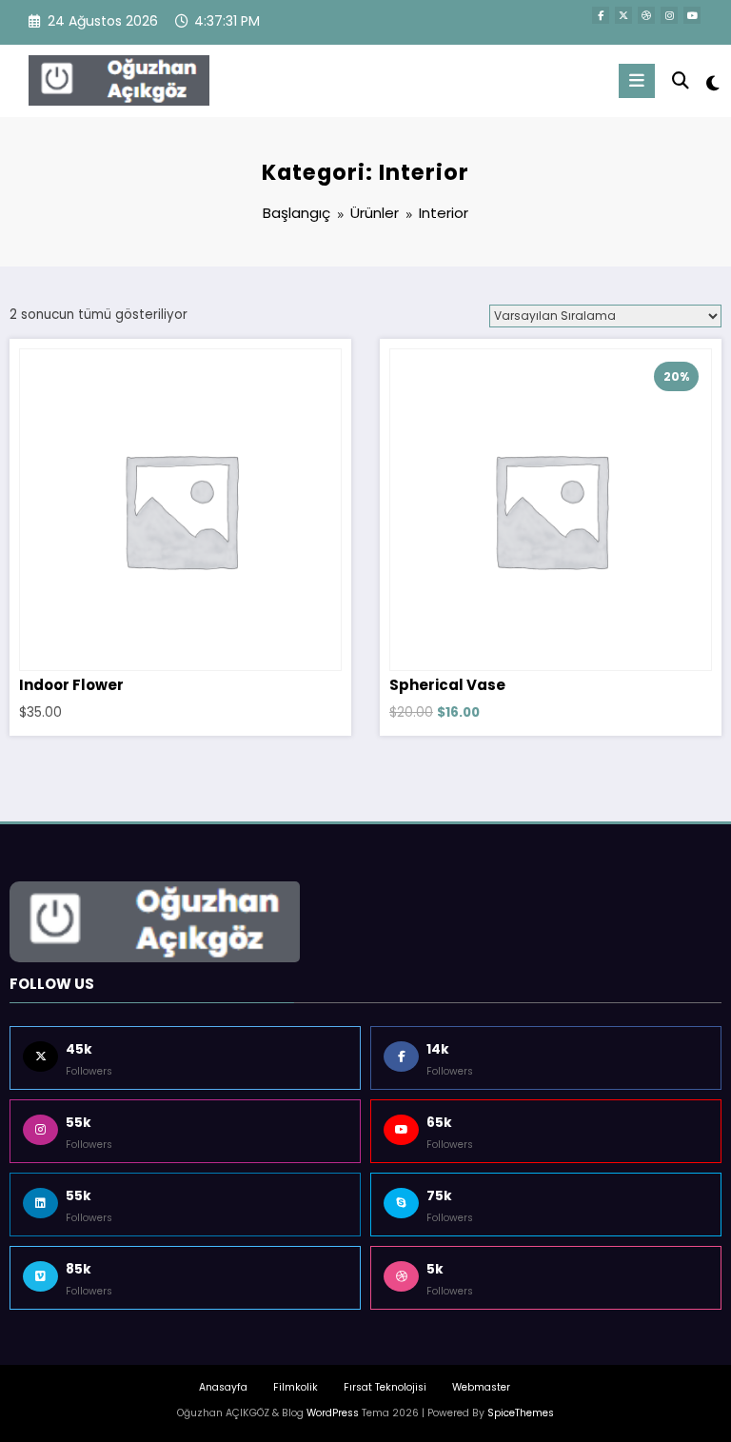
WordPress (332, 1413)
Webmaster (481, 1387)
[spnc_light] (711, 83)
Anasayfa (223, 1387)
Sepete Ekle (181, 489)
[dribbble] (646, 15)
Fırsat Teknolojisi (385, 1387)
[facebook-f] (600, 15)
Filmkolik (295, 1387)
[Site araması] (680, 80)
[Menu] (637, 81)
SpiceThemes (520, 1413)
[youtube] (692, 15)
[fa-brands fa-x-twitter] (623, 15)
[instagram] (669, 15)
